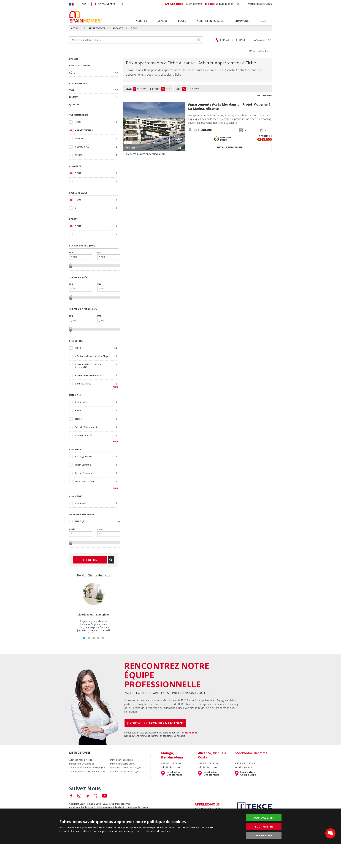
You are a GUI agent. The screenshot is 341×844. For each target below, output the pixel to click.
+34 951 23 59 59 (183, 4)
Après (72, 529)
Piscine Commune (96, 473)
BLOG (263, 21)
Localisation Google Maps (174, 773)
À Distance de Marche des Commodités (96, 366)
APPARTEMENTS (97, 28)
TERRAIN (96, 155)
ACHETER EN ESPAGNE (210, 21)
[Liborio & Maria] (93, 604)
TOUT (96, 121)
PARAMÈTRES (263, 835)
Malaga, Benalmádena (172, 755)
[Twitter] (96, 796)
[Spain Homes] (84, 17)
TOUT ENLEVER (264, 95)
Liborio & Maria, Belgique (94, 614)
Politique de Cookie (138, 807)
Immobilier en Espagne (121, 759)
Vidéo (96, 347)
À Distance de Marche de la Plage (96, 356)
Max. (99, 252)
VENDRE (162, 21)
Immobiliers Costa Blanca (123, 763)
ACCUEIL (75, 28)
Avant (100, 529)
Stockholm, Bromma (251, 753)
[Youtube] (104, 796)
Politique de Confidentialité (110, 807)
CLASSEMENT (260, 39)
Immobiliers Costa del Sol (82, 763)
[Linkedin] (87, 796)
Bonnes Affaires (96, 383)
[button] (182, 127)
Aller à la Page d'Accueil (81, 759)
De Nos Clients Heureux (93, 575)
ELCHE (134, 28)
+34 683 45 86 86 (219, 4)
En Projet (97, 521)
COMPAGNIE (241, 21)
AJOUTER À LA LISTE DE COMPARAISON (146, 154)
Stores (96, 418)
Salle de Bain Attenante (96, 427)
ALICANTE (118, 28)
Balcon (96, 410)
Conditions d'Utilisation (81, 807)
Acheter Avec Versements (96, 375)
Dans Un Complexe (96, 481)
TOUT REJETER (264, 826)
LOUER (182, 21)
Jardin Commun (96, 464)
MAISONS (96, 138)
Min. (71, 252)
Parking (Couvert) (96, 456)
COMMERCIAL (96, 146)
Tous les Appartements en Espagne (87, 767)
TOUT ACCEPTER (263, 817)
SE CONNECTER (106, 4)
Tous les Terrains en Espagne (124, 771)
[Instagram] (79, 796)
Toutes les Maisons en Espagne (125, 767)
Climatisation (96, 402)
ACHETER (141, 21)
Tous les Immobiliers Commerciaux (87, 771)
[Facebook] (71, 796)
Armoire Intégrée (96, 435)
